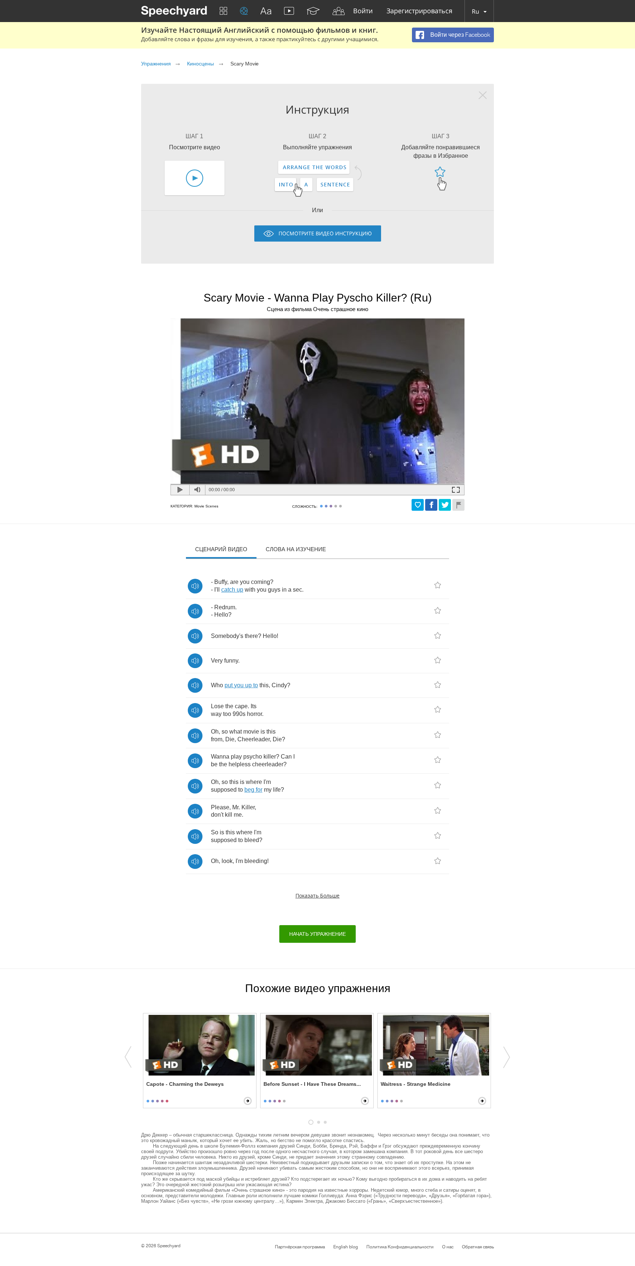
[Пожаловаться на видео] (458, 505)
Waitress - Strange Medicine (416, 1084)
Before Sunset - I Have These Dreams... (312, 1084)
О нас (447, 1246)
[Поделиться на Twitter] (445, 505)
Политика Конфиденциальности (400, 1246)
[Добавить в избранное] (418, 505)
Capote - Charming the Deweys (185, 1084)
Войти (363, 11)
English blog (345, 1246)
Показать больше (317, 895)
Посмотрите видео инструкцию (325, 233)
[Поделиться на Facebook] (431, 505)
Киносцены (200, 64)
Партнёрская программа (300, 1246)
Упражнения (156, 64)
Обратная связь (478, 1246)
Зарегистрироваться (419, 11)
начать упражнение (317, 934)
